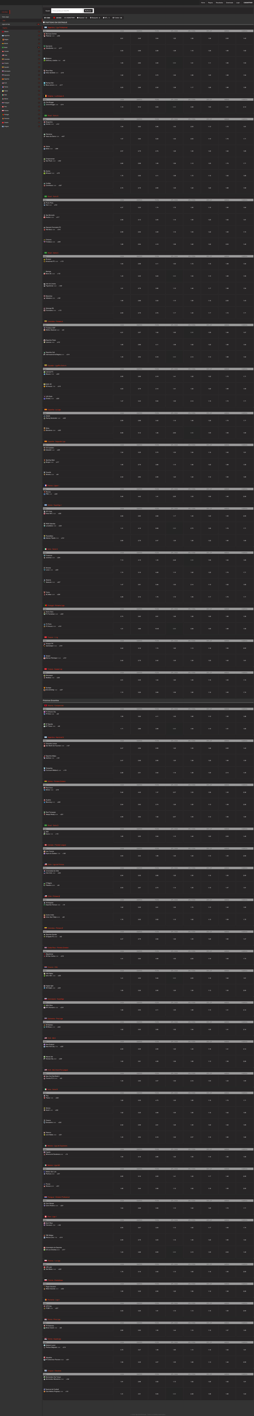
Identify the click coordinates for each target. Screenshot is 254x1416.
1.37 (157, 792)
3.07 (139, 75)
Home (203, 3)
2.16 (192, 1081)
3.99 (157, 692)
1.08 (174, 176)
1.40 (192, 313)
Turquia (21, 122)
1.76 (227, 139)
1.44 (174, 1330)
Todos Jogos (5, 17)
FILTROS (5, 12)
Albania (21, 31)
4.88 (139, 629)
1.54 (244, 75)
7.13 (121, 560)
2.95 (121, 376)
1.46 (192, 288)
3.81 (139, 1061)
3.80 (121, 163)
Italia (21, 95)
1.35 (174, 188)
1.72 (227, 126)
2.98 (139, 163)
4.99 (121, 817)
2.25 (227, 38)
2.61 (121, 38)
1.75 (244, 919)
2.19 (157, 376)
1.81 (244, 126)
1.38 (174, 51)
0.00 (174, 63)
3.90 (157, 288)
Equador (21, 67)
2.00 (244, 516)
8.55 (157, 1252)
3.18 (139, 1157)
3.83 (139, 1081)
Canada (21, 51)
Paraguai (21, 103)
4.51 (121, 680)
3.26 (139, 176)
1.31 (121, 528)
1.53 (244, 63)
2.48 (174, 560)
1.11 (209, 63)
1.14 (174, 888)
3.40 (157, 220)
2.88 (139, 300)
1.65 (121, 63)
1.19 (121, 107)
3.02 (139, 919)
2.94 (139, 232)
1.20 (209, 75)
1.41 (227, 107)
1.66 (227, 332)
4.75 (157, 1100)
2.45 (139, 38)
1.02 (174, 75)
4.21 (121, 332)
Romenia (21, 118)
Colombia (21, 59)
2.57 (121, 151)
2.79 (139, 151)
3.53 (139, 357)
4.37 (121, 207)
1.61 (192, 63)
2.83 (139, 63)
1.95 (157, 163)
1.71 (244, 139)
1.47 (121, 401)
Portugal (21, 114)
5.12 (139, 107)
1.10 (209, 139)
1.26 (192, 38)
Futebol (118, 18)
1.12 (209, 477)
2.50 (157, 188)
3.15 (192, 1252)
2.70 (192, 528)
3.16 (139, 572)
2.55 (139, 836)
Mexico (21, 99)
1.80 (227, 207)
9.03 (157, 107)
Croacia (21, 63)
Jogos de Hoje (20, 24)
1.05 (209, 433)
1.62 (244, 51)
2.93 (174, 433)
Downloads (229, 3)
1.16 (192, 51)
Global (21, 91)
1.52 (157, 817)
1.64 (244, 207)
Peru (21, 106)
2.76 (157, 151)
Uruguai (21, 126)
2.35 (157, 477)
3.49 (157, 232)
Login (238, 3)
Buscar (89, 11)
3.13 (139, 220)
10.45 (157, 629)
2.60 (139, 516)
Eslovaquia (21, 71)
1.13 (209, 126)
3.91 (139, 584)
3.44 (139, 401)
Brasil (21, 47)
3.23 (121, 87)
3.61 (157, 907)
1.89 (192, 75)
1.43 (244, 38)
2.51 (139, 773)
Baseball (83, 18)
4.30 (157, 63)
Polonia (21, 110)
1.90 (121, 300)
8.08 (121, 433)
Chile (21, 55)
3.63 (139, 126)
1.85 (227, 51)
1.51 (227, 729)
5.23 (157, 139)
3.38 (192, 107)
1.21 (121, 629)
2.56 (139, 748)
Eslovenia (21, 75)
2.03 (192, 126)
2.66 (121, 516)
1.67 (244, 332)
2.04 (121, 804)
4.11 (157, 176)
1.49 (244, 244)
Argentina (21, 35)
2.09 (121, 313)
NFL (107, 18)
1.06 (192, 207)
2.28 (157, 51)
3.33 (121, 51)
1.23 (174, 477)
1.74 (157, 207)
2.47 (157, 540)
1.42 (227, 907)
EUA (21, 83)
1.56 (174, 163)
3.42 (157, 420)
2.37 (174, 792)
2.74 (121, 616)
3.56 (157, 1188)
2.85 (121, 540)
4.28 (157, 572)
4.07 (157, 1081)
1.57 (121, 139)
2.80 (157, 1157)
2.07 (174, 817)
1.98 (227, 75)
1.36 (227, 1157)
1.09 (209, 332)
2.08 (121, 220)
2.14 (244, 107)
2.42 (121, 477)
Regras (210, 3)
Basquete (96, 18)
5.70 (157, 75)
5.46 (157, 126)
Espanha (21, 79)
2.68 (139, 51)
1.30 (209, 38)
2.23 (157, 1176)
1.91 (244, 888)
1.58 (227, 433)
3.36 (157, 1208)
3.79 (121, 1350)
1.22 (174, 38)
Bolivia (21, 43)
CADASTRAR (70, 18)
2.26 (244, 804)
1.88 (244, 716)
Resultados (219, 3)
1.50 (192, 220)
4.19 (157, 244)
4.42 (139, 496)
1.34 (121, 1081)
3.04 (157, 38)
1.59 (244, 87)
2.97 (139, 332)
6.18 (157, 357)
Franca (21, 87)
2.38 (244, 792)
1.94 (192, 276)
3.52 (157, 919)
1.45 (121, 276)
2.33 (157, 87)
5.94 (157, 401)
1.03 (209, 107)
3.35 (139, 276)
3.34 (157, 836)
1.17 (192, 87)
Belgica (21, 39)
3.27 (139, 1350)
